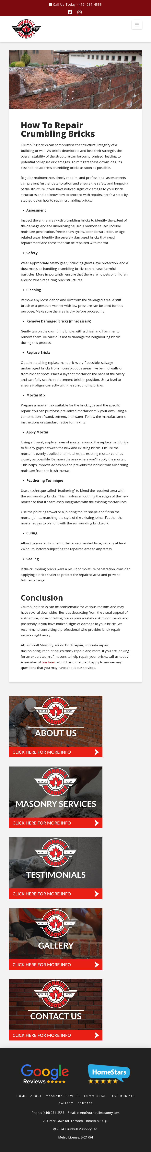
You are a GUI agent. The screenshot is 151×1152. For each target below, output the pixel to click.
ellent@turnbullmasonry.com (98, 1113)
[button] (137, 24)
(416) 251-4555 (54, 1113)
